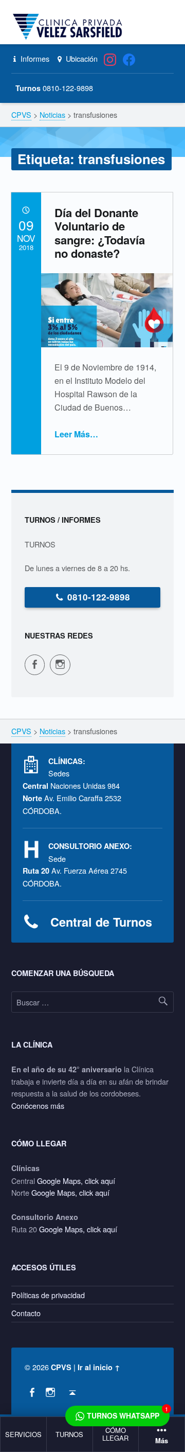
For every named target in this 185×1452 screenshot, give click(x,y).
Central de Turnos (101, 921)
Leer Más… (76, 434)
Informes (33, 58)
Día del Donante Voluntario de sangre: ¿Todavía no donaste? (99, 232)
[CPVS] (69, 26)
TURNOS (69, 1434)
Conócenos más (37, 1105)
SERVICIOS (23, 1434)
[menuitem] (24, 1434)
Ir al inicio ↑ (99, 1367)
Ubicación (80, 58)
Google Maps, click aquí (76, 1180)
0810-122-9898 (98, 597)
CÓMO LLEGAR (115, 1434)
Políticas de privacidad (48, 1294)
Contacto (26, 1312)
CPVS (61, 1367)
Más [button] (161, 1441)
